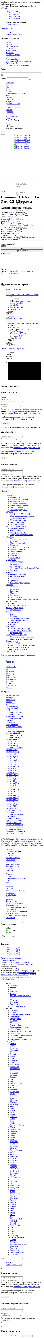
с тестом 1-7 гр (11, 758)
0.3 (16, 338)
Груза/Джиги (11, 560)
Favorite (13, 1200)
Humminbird (15, 1185)
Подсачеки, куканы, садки (16, 620)
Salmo (12, 1108)
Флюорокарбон (16, 530)
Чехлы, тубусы (11, 601)
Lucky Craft (14, 1171)
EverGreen (14, 1204)
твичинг (9, 702)
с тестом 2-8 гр (11, 781)
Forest (12, 1098)
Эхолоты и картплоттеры (20, 628)
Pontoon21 (14, 1077)
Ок (3, 979)
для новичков (11, 704)
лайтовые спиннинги (14, 827)
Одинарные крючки (18, 574)
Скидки (9, 44)
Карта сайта (10, 860)
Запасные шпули (17, 524)
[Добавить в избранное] (3, 132)
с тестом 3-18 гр (12, 771)
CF (11, 1217)
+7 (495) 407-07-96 (13, 948)
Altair (12, 1229)
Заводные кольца (17, 597)
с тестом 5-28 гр (12, 750)
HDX (12, 1190)
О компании (10, 853)
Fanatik (13, 1202)
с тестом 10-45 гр (12, 804)
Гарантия (9, 48)
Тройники (14, 581)
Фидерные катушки (18, 518)
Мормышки (15, 558)
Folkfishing (14, 1067)
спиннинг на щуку (13, 714)
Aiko (12, 1233)
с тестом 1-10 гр (12, 741)
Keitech (13, 1175)
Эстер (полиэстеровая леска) (21, 535)
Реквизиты (10, 53)
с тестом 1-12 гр (12, 762)
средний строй (11, 729)
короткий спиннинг (14, 821)
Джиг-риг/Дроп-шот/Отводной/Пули (25, 568)
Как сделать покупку (14, 46)
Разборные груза (17, 562)
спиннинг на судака (14, 712)
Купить (22, 248)
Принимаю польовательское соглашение (20, 1318)
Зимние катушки (17, 522)
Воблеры (13, 541)
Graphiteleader (15, 1194)
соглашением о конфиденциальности (16, 977)
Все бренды (5, 692)
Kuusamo (13, 1102)
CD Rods (13, 1221)
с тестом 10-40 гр (12, 760)
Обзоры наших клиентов (16, 93)
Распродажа (10, 102)
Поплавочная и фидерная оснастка (24, 599)
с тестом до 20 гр (12, 783)
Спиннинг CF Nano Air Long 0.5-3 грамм (22, 295)
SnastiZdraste (15, 1069)
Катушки (9, 512)
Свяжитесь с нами (13, 864)
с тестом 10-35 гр (12, 791)
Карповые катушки (18, 520)
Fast (17, 305)
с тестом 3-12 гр (12, 785)
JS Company (15, 1177)
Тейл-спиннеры (16, 551)
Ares (12, 1079)
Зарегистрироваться (14, 34)
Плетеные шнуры (17, 528)
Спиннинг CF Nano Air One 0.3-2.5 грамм (22, 323)
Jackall (12, 1183)
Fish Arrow (14, 1065)
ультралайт (10, 720)
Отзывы (9, 97)
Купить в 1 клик (22, 251)
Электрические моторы (19, 647)
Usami (12, 1094)
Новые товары (11, 862)
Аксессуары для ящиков (20, 618)
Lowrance (14, 1173)
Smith (12, 1138)
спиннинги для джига (14, 829)
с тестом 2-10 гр (12, 764)
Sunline (13, 1133)
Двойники (14, 578)
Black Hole (14, 1223)
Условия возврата (13, 55)
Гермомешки (15, 610)
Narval (12, 1112)
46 (22, 336)
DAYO (13, 1044)
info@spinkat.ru (12, 24)
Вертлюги (14, 595)
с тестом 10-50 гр (12, 775)
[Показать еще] (2, 837)
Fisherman (14, 1198)
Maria (12, 1110)
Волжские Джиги (17, 1125)
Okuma (13, 1154)
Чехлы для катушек (18, 606)
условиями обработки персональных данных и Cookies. (18, 974)
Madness (13, 1060)
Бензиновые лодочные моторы (22, 645)
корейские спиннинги (14, 825)
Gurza (12, 1192)
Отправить (5, 423)
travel (8, 710)
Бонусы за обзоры (13, 59)
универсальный (12, 708)
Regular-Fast (21, 334)
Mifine (12, 1052)
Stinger (13, 1135)
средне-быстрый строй (15, 731)
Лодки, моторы (12, 641)
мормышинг (10, 700)
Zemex (12, 1121)
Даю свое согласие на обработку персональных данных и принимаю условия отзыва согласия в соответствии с (21, 411)
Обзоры (9, 85)
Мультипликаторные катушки (22, 516)
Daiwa (12, 1215)
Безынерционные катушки (21, 514)
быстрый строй (12, 725)
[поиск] (24, 922)
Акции (8, 42)
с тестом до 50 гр (12, 789)
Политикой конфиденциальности (26, 413)
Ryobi (12, 1144)
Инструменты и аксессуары (21, 639)
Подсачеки (14, 622)
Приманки (10, 537)
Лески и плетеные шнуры (16, 526)
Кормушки (14, 589)
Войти (8, 32)
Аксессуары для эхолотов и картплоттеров (21, 632)
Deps (12, 1210)
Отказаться (10, 979)
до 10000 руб (11, 816)
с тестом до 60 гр (12, 766)
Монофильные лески (18, 533)
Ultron (12, 1056)
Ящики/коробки (12, 612)
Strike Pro (14, 1104)
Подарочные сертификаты (16, 649)
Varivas (13, 1127)
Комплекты (10, 651)
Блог (7, 95)
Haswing (13, 1100)
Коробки (13, 616)
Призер (13, 1148)
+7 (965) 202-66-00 (13, 952)
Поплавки (14, 587)
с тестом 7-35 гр (12, 787)
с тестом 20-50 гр (12, 798)
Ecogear (13, 1206)
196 (21, 303)
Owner (12, 1106)
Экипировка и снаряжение (16, 635)
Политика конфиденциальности (18, 61)
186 (21, 332)
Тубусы (13, 603)
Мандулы (14, 545)
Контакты (9, 99)
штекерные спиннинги (15, 833)
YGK (12, 1123)
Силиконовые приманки (20, 539)
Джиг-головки (16, 566)
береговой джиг (12, 706)
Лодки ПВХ (15, 643)
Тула (12, 1046)
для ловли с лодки (13, 818)
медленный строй (13, 733)
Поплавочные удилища (19, 505)
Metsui (12, 1163)
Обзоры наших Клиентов (20, 996)
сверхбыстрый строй (14, 727)
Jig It (12, 1179)
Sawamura (14, 1142)
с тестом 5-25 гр (12, 754)
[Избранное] (2, 76)
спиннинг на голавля (14, 814)
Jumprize (13, 1075)
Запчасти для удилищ (18, 510)
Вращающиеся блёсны (19, 549)
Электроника (11, 626)
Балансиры (14, 553)
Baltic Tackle (15, 1225)
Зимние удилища (17, 508)
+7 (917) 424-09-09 (13, 950)
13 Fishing (14, 1236)
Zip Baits (13, 1117)
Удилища (9, 495)
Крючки (9, 572)
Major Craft (14, 1169)
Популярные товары (14, 851)
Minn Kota (14, 1160)
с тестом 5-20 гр (12, 768)
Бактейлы (14, 556)
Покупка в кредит (8, 28)
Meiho (12, 1085)
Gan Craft (14, 1050)
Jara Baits (13, 1181)
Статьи (8, 91)
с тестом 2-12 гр (12, 773)
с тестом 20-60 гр (12, 800)
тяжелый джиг (11, 808)
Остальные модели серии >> (12, 349)
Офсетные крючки (17, 576)
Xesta (12, 1062)
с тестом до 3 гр (12, 756)
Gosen (12, 1196)
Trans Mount (15, 1129)
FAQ (7, 87)
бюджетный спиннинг (15, 716)
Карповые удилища (18, 503)
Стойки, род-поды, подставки (22, 637)
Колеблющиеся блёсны (19, 547)
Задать (4, 458)
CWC (12, 1087)
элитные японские (13, 739)
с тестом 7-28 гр (12, 779)
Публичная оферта (13, 63)
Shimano (13, 1140)
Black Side (14, 1073)
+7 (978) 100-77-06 (13, 954)
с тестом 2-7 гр (11, 802)
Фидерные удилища (18, 501)
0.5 (16, 309)
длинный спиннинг (13, 823)
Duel (12, 1081)
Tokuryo (13, 1131)
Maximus (13, 1165)
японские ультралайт (14, 737)
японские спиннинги (14, 748)
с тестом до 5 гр (12, 745)
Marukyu (13, 1167)
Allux (12, 1231)
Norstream (14, 1156)
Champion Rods (16, 1219)
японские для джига (14, 735)
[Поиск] (2, 74)
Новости (9, 89)
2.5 (20, 338)
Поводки (13, 593)
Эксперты (10, 83)
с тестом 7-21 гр (12, 793)
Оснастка (9, 585)
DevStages (17, 968)
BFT (12, 1071)
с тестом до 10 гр (12, 752)
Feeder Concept (16, 1083)
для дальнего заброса (14, 810)
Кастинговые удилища (19, 499)
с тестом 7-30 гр (12, 806)
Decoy (12, 1213)
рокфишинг (10, 723)
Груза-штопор (15, 564)
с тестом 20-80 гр (12, 796)
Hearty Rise (14, 1188)
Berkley (13, 1096)
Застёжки (14, 591)
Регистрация (11, 51)
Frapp (12, 1115)
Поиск (3, 69)
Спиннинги (15, 497)
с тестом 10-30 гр (12, 743)
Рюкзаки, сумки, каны (14, 608)
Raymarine (14, 1146)
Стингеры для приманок (20, 583)
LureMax (13, 1048)
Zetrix (12, 1119)
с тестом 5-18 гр (12, 777)
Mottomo (13, 1158)
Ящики (13, 614)
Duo (12, 1208)
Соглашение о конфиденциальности (20, 65)
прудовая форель (12, 695)
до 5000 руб (10, 812)
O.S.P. (12, 1152)
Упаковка (9, 57)
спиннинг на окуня (13, 718)
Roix (12, 1058)
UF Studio (14, 1090)
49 (22, 307)
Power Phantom (16, 1150)
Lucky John (14, 1092)
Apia (12, 1227)
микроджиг (10, 698)
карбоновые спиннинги (15, 831)
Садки (12, 624)
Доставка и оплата (13, 104)
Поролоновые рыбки (18, 543)
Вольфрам (14, 570)
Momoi (13, 1054)
